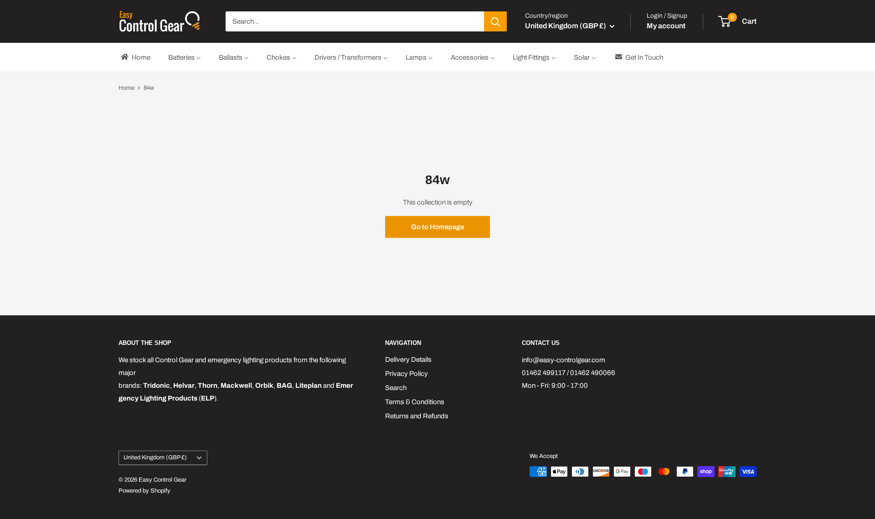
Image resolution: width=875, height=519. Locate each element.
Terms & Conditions (414, 402)
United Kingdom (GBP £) (155, 457)
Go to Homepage (437, 227)
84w (149, 88)
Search (396, 387)
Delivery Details (408, 359)
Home (126, 88)
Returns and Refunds (416, 416)
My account (666, 26)
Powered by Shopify (144, 491)
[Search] (495, 21)
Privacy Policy (406, 373)
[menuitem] (134, 57)
